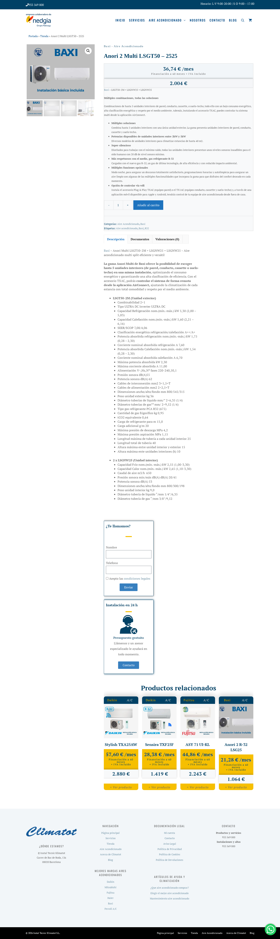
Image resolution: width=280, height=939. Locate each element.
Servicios (137, 20)
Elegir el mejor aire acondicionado (169, 893)
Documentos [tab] (140, 239)
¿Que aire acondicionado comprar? (169, 887)
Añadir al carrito (148, 205)
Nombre (111, 547)
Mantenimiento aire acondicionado (169, 898)
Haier (110, 898)
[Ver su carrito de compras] (250, 20)
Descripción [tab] (115, 239)
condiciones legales (137, 578)
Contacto (217, 20)
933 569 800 (36, 5)
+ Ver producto (121, 787)
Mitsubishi (110, 887)
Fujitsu (189, 700)
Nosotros (198, 20)
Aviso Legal (169, 843)
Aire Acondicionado (128, 46)
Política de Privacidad (170, 849)
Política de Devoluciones (169, 860)
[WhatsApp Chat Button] (270, 929)
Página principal (110, 833)
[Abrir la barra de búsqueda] (243, 20)
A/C (130, 700)
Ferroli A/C (111, 908)
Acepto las (129, 578)
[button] (88, 50)
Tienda (44, 36)
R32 (147, 228)
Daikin (112, 700)
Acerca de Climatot (110, 854)
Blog (233, 20)
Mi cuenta (169, 833)
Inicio (120, 20)
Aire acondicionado (165, 20)
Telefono (112, 563)
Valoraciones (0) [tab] (167, 239)
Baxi (107, 46)
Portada (33, 36)
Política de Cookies (169, 854)
